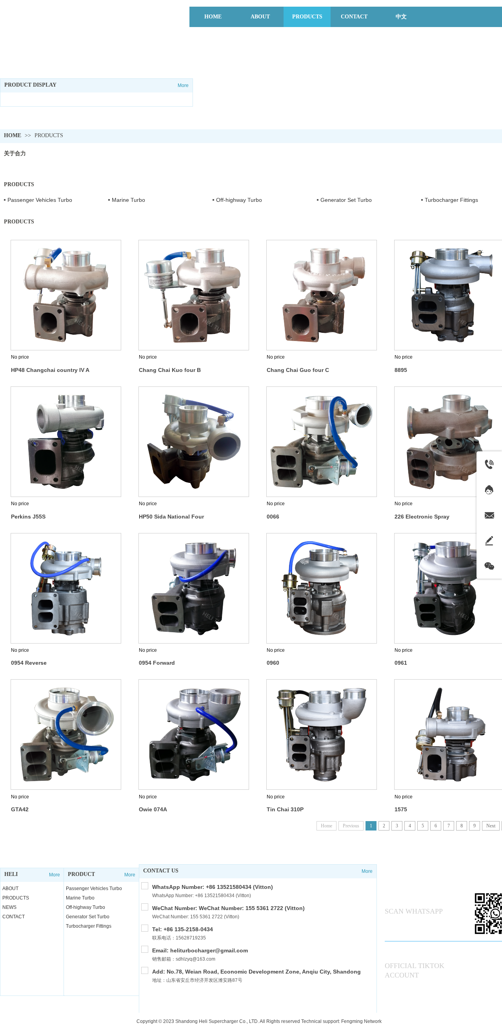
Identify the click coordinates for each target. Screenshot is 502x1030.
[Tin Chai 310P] (321, 734)
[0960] (321, 588)
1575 (401, 809)
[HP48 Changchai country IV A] (66, 295)
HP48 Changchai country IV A (50, 370)
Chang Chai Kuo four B (170, 370)
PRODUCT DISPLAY (30, 85)
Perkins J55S (28, 516)
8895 (401, 370)
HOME (12, 135)
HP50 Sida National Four (171, 516)
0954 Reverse (29, 663)
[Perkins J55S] (66, 441)
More (183, 85)
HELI (11, 874)
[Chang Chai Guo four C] (321, 295)
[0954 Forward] (193, 588)
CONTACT (13, 916)
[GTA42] (66, 734)
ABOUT (10, 888)
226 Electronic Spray (422, 516)
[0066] (321, 441)
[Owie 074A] (193, 734)
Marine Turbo (128, 200)
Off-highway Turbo (239, 200)
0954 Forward (157, 663)
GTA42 (20, 809)
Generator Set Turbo (346, 200)
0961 (401, 663)
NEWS (9, 907)
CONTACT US (160, 871)
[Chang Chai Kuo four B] (193, 295)
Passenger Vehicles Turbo (39, 200)
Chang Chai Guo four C (298, 370)
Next (490, 826)
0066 (273, 516)
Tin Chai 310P (285, 809)
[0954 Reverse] (66, 588)
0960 (273, 663)
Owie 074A (153, 809)
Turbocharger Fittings (88, 926)
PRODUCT (81, 874)
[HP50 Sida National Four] (193, 441)
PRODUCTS (49, 135)
